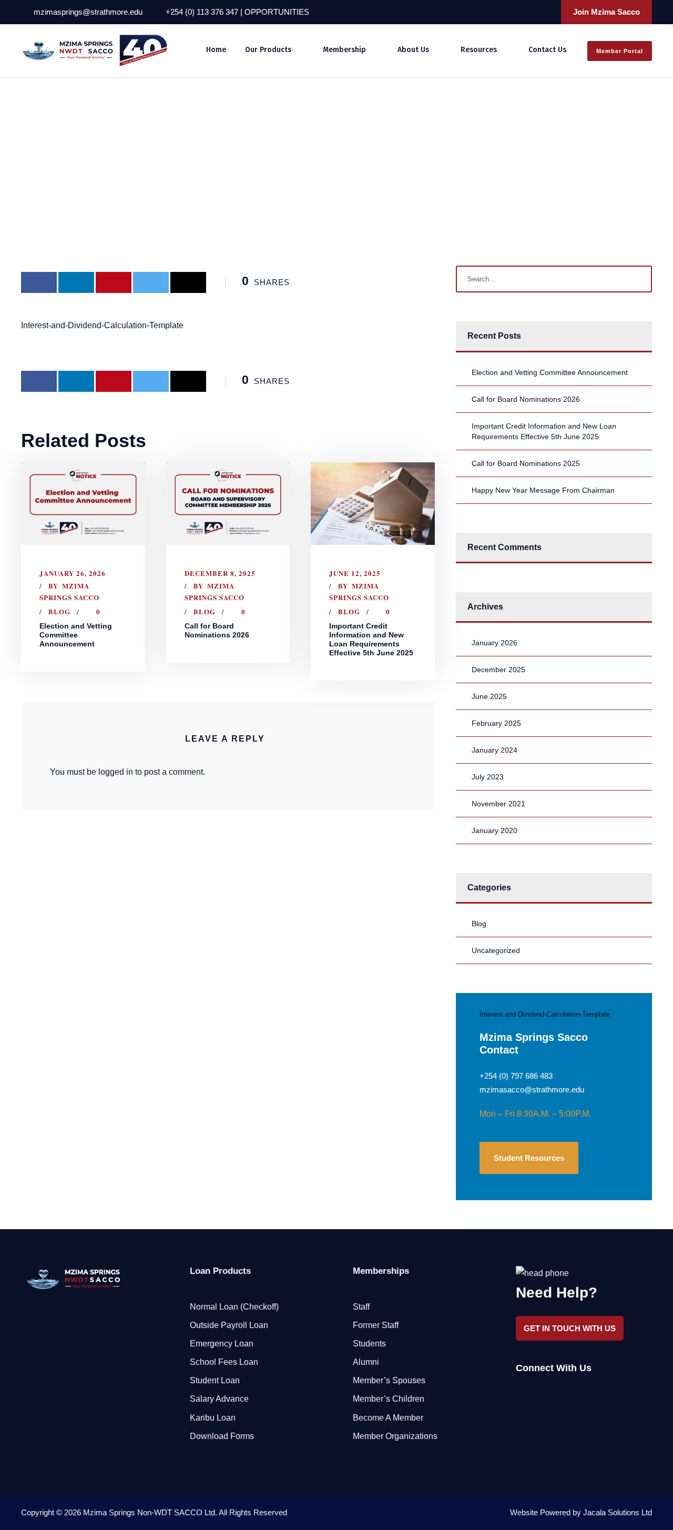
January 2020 (494, 830)
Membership (344, 49)
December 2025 (498, 669)
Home (216, 49)
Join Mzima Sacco (606, 11)
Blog (59, 611)
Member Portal (619, 51)
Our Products (268, 49)
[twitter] (531, 11)
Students (369, 1343)
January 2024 (494, 750)
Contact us (547, 49)
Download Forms (222, 1436)
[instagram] (546, 11)
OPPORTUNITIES (276, 11)
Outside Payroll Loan (229, 1325)
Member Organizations (395, 1436)
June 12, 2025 (355, 573)
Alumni (366, 1361)
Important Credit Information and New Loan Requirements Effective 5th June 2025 (371, 639)
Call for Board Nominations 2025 (526, 463)
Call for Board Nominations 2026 (217, 630)
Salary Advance (219, 1398)
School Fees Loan (224, 1361)
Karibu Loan (213, 1417)
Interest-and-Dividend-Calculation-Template (102, 325)
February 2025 (496, 723)
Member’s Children (388, 1398)
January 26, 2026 (72, 573)
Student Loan (215, 1380)
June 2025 (489, 696)
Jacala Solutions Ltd (617, 1512)
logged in (115, 771)
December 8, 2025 (220, 573)
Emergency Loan (221, 1343)
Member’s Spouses (389, 1380)
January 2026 (494, 643)
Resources (479, 49)
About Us (413, 49)
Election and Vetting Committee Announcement (75, 635)
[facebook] (503, 11)
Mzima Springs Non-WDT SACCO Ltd (149, 1512)
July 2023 (488, 777)
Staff (361, 1306)
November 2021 (498, 803)
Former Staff (376, 1325)
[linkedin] (517, 11)
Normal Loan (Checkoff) (234, 1306)
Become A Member (388, 1417)
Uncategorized (496, 950)
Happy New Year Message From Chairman (543, 490)
